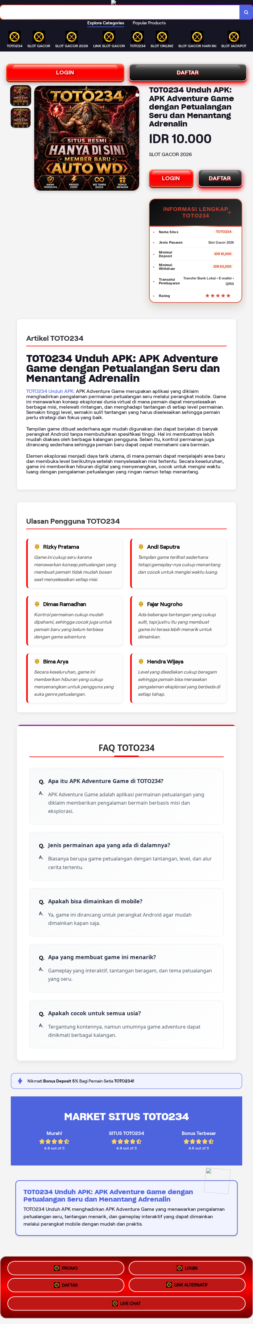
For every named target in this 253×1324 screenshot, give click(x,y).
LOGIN (65, 72)
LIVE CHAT (130, 1305)
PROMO (70, 1267)
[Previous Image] (39, 139)
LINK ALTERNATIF (191, 1287)
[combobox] (120, 12)
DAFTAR (188, 72)
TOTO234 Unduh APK (49, 391)
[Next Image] (134, 139)
